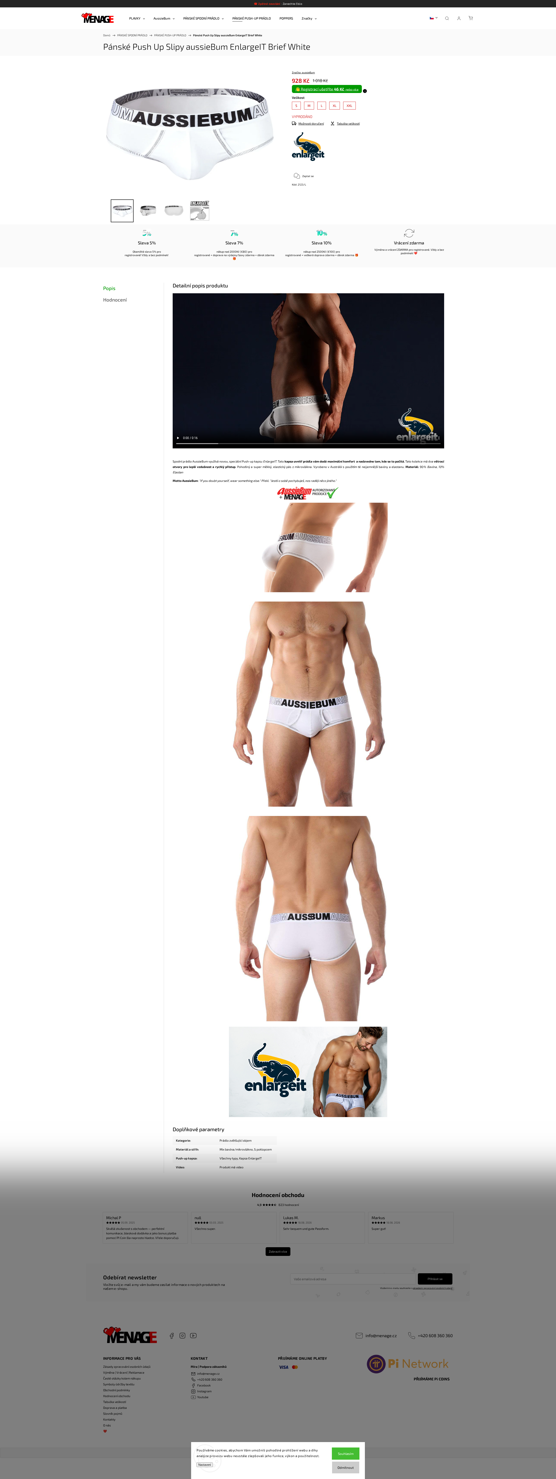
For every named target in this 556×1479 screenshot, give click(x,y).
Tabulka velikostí (114, 1402)
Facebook (171, 1335)
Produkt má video (231, 1167)
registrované (133, 255)
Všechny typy (229, 1158)
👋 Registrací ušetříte (327, 89)
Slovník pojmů (112, 1413)
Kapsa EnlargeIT (250, 1158)
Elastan (178, 472)
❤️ (105, 1431)
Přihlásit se (435, 1279)
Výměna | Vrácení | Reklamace (123, 1372)
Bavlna (432, 467)
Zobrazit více (278, 1251)
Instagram (182, 1335)
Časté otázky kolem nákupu (122, 1378)
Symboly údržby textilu (118, 1384)
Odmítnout (346, 1467)
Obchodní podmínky (116, 1390)
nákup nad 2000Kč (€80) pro (234, 251)
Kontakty (109, 1419)
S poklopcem (263, 1149)
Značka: (303, 72)
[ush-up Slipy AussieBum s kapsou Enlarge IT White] (308, 919)
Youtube (193, 1335)
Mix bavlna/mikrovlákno (236, 1149)
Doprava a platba (115, 1407)
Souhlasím (346, 1454)
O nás (107, 1425)
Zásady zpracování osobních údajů (127, 1366)
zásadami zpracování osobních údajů (432, 1288)
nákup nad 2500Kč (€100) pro (321, 251)
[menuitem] (137, 18)
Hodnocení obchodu (116, 1396)
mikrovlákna (303, 467)
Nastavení (204, 1464)
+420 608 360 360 (435, 1335)
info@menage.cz (381, 1335)
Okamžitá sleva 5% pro (147, 251)
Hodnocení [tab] (115, 300)
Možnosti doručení (311, 123)
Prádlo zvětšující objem (236, 1140)
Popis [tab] (109, 288)
